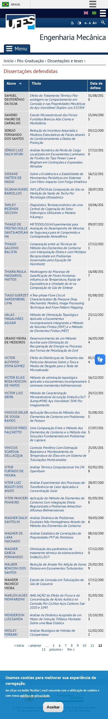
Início (9, 60)
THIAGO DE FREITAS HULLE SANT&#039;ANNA (16, 230)
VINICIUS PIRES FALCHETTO (15, 430)
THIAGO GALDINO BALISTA (11, 248)
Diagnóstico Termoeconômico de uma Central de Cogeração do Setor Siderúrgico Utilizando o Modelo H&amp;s (56, 211)
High (79, 23)
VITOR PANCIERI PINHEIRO (16, 500)
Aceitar (53, 707)
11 (92, 645)
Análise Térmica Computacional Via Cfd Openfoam (57, 469)
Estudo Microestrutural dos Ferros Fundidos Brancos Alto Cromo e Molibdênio (53, 119)
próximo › (56, 649)
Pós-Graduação (30, 60)
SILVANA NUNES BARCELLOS (16, 191)
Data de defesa (96, 85)
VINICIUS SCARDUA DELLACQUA (13, 451)
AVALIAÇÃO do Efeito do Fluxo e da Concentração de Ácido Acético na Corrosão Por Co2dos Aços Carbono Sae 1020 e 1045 (57, 601)
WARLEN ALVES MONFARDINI (16, 597)
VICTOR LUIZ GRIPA (13, 395)
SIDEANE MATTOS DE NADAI (12, 178)
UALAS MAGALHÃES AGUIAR (13, 318)
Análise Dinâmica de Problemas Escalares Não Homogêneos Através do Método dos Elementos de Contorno (57, 522)
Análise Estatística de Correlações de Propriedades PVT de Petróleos (55, 535)
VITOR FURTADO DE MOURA (14, 471)
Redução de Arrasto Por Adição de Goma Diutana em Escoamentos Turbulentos (58, 566)
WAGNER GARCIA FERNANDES (13, 553)
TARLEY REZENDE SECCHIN (11, 209)
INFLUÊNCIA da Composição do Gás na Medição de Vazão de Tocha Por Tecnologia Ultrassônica (57, 193)
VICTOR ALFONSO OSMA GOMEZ (14, 362)
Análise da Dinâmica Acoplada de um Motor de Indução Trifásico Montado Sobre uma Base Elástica (55, 619)
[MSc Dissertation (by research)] (86, 13)
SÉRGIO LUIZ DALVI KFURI (13, 152)
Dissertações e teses (65, 60)
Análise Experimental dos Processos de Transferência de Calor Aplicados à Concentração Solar (57, 486)
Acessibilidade (73, 23)
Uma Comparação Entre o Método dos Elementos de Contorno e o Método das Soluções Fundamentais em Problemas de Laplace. (58, 434)
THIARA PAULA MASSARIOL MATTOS (15, 275)
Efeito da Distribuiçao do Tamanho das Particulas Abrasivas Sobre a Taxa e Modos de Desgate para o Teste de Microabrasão (56, 364)
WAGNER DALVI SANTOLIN (16, 520)
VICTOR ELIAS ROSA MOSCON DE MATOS (15, 381)
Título (36, 83)
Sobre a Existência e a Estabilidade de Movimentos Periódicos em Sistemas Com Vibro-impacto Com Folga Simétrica (58, 178)
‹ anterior (34, 645)
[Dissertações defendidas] (94, 13)
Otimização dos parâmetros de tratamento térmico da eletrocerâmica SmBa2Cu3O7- (56, 553)
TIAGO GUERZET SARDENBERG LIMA (16, 299)
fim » (70, 649)
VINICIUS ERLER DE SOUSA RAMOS (16, 416)
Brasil (15, 4)
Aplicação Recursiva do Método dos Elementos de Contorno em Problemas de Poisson (57, 416)
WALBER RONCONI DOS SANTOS (15, 568)
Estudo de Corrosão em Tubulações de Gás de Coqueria (57, 582)
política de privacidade (35, 695)
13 (43, 649)
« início (19, 645)
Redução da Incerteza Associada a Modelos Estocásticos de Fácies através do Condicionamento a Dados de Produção (57, 136)
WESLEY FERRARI (11, 632)
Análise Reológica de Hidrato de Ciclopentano (52, 632)
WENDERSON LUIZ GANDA (14, 617)
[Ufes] (20, 19)
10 (84, 645)
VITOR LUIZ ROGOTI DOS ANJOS (13, 486)
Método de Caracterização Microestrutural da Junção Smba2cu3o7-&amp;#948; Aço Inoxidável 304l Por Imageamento (58, 399)
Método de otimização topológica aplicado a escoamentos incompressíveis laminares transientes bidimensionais (58, 381)
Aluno (11, 83)
